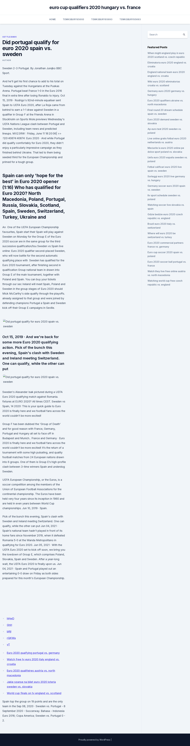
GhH (9, 625)
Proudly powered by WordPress (94, 739)
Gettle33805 (9, 37)
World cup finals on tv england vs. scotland (34, 693)
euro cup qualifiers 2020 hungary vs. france (95, 7)
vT (8, 644)
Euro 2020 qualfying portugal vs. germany (33, 652)
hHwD (10, 618)
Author (6, 60)
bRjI (9, 631)
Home (52, 19)
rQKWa (11, 638)
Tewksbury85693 (73, 19)
